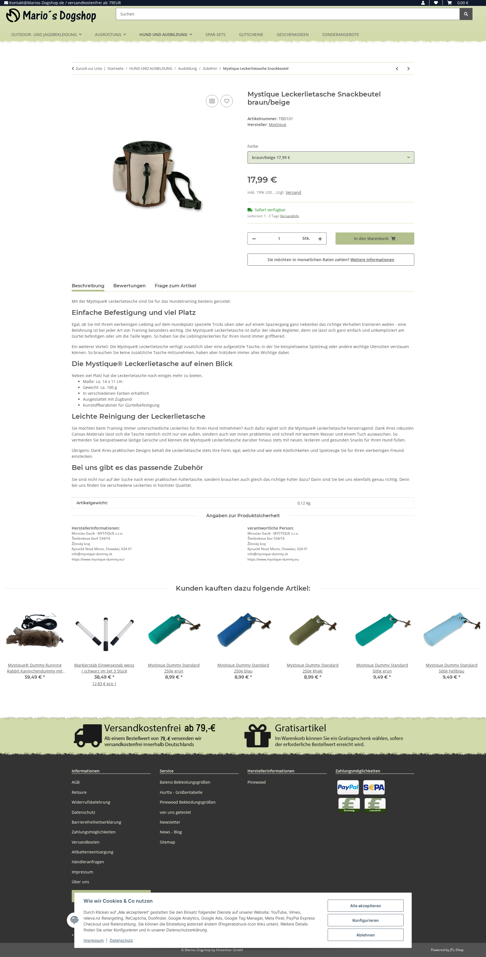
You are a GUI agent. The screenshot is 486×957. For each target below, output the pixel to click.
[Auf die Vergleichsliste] (212, 101)
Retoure (79, 792)
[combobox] (331, 157)
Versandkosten (86, 842)
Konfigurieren (365, 920)
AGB (76, 782)
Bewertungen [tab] (129, 285)
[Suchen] (466, 14)
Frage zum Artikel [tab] (175, 285)
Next (472, 647)
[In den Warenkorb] (76, 87)
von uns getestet (175, 812)
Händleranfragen (88, 861)
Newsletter (170, 822)
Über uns (80, 881)
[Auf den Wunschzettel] (226, 101)
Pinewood (257, 782)
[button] (423, 2)
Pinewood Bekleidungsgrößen (188, 802)
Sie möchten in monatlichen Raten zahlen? (330, 259)
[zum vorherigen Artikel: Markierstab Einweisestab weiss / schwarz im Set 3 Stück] (397, 68)
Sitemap (167, 842)
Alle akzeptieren (365, 905)
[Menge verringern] (254, 238)
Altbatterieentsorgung (92, 852)
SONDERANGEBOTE (340, 34)
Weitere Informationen (372, 259)
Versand (293, 192)
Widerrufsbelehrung (91, 802)
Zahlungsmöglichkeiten (94, 832)
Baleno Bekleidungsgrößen (185, 782)
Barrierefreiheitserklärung (96, 822)
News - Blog (171, 832)
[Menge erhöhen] (320, 238)
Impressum (94, 940)
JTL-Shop (457, 949)
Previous (14, 647)
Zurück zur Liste (89, 68)
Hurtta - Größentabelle (181, 792)
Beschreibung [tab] (88, 285)
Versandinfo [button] (289, 216)
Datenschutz (121, 940)
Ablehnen (365, 935)
